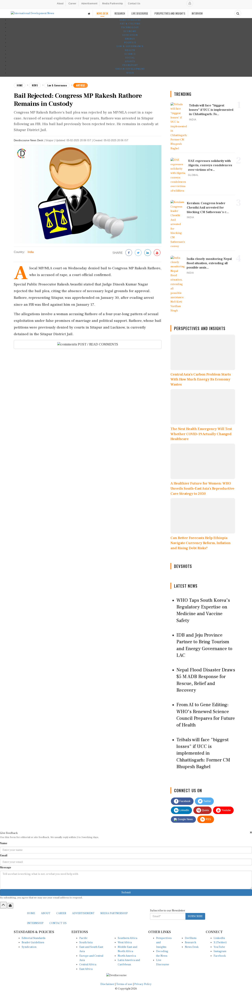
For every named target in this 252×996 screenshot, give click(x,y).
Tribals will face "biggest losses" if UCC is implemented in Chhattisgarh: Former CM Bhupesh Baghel (203, 753)
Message (5, 867)
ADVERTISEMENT (83, 913)
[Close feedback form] (251, 832)
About (60, 3)
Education (130, 35)
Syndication (29, 947)
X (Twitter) (220, 942)
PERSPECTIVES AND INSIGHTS (170, 13)
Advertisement (89, 3)
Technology (130, 27)
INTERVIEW (197, 13)
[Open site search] (237, 13)
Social (130, 57)
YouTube (219, 947)
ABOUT (45, 913)
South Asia (86, 942)
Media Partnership (112, 3)
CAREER (61, 913)
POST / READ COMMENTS (97, 344)
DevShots (190, 938)
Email (3, 855)
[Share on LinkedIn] (147, 252)
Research (190, 942)
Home (19, 85)
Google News (185, 819)
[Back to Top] (3, 905)
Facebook (185, 801)
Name (3, 843)
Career (72, 3)
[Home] (89, 13)
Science (130, 54)
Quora (205, 810)
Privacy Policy (143, 984)
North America (127, 956)
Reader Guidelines (33, 942)
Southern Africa (127, 938)
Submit (126, 892)
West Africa (125, 942)
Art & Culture (130, 23)
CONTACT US (58, 923)
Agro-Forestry (130, 19)
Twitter (207, 801)
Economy (129, 31)
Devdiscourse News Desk (28, 140)
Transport (130, 65)
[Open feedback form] (10, 905)
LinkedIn (184, 810)
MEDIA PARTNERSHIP (114, 913)
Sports (130, 61)
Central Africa (87, 964)
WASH (130, 72)
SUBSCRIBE (195, 916)
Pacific (83, 938)
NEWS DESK (102, 13)
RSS (208, 819)
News (35, 85)
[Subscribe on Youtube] (157, 252)
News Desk (192, 947)
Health (130, 50)
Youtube (226, 810)
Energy (130, 38)
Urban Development (130, 68)
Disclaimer (107, 984)
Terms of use (124, 984)
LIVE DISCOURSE (140, 13)
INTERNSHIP (35, 923)
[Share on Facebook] (128, 252)
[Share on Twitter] (138, 252)
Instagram (220, 951)
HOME (31, 913)
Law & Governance (130, 46)
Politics (130, 42)
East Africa (86, 969)
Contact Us (134, 3)
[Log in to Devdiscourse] (189, 3)
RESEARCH (120, 13)
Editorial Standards (33, 938)
